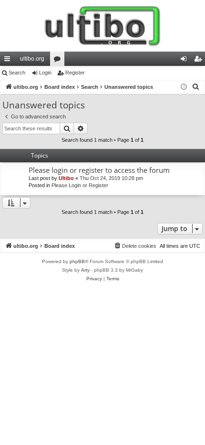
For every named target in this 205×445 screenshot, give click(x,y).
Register (75, 72)
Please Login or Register (79, 185)
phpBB (77, 261)
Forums (59, 60)
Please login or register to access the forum (99, 170)
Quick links (9, 60)
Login (45, 72)
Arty (85, 270)
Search (17, 72)
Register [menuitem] (200, 60)
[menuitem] (196, 87)
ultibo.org (32, 58)
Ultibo (66, 178)
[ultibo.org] (102, 26)
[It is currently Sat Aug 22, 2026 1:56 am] (184, 87)
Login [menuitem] (185, 60)
